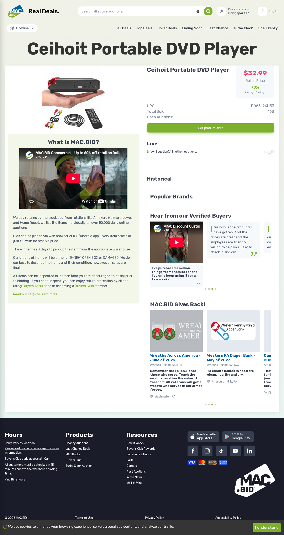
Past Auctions (136, 471)
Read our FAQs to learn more (35, 294)
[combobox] (145, 11)
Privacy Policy (154, 518)
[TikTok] (221, 451)
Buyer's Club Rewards (141, 449)
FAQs (130, 460)
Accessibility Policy (228, 518)
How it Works (135, 443)
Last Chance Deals (78, 449)
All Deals (124, 28)
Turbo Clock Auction (79, 466)
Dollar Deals (167, 28)
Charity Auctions (77, 443)
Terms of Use (84, 518)
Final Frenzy (268, 28)
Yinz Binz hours (15, 479)
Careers (132, 466)
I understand (267, 527)
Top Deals (144, 28)
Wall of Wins (134, 483)
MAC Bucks (73, 454)
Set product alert (210, 128)
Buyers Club (84, 286)
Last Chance (217, 28)
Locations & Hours (139, 454)
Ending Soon (192, 28)
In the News (134, 477)
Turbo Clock (243, 28)
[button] (235, 11)
